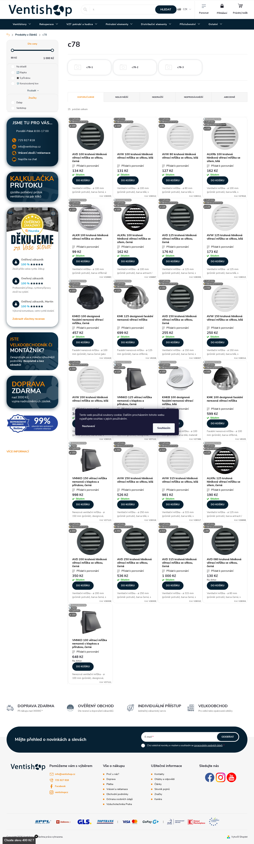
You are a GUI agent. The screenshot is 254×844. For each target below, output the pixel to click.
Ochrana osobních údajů (119, 799)
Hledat (165, 9)
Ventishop (21, 108)
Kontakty (159, 774)
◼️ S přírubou (23, 78)
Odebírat (228, 736)
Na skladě (21, 66)
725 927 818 (26, 140)
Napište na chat (27, 159)
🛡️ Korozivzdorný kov (27, 83)
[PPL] (43, 822)
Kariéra (158, 799)
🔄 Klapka (21, 72)
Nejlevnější (121, 97)
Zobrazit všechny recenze (28, 319)
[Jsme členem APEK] (175, 822)
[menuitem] (22, 24)
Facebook (60, 786)
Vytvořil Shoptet (239, 836)
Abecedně (229, 97)
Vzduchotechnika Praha (119, 804)
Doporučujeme (85, 97)
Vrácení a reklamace (117, 789)
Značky (158, 794)
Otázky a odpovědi (164, 779)
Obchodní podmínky (117, 794)
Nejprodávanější (193, 97)
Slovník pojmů (162, 789)
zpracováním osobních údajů (208, 745)
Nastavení (88, 426)
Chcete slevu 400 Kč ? (19, 840)
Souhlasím (163, 428)
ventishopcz (61, 792)
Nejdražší (157, 97)
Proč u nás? (112, 774)
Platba (109, 784)
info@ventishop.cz (29, 147)
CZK (185, 9)
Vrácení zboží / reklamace (34, 153)
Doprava (110, 779)
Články (158, 784)
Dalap (19, 102)
